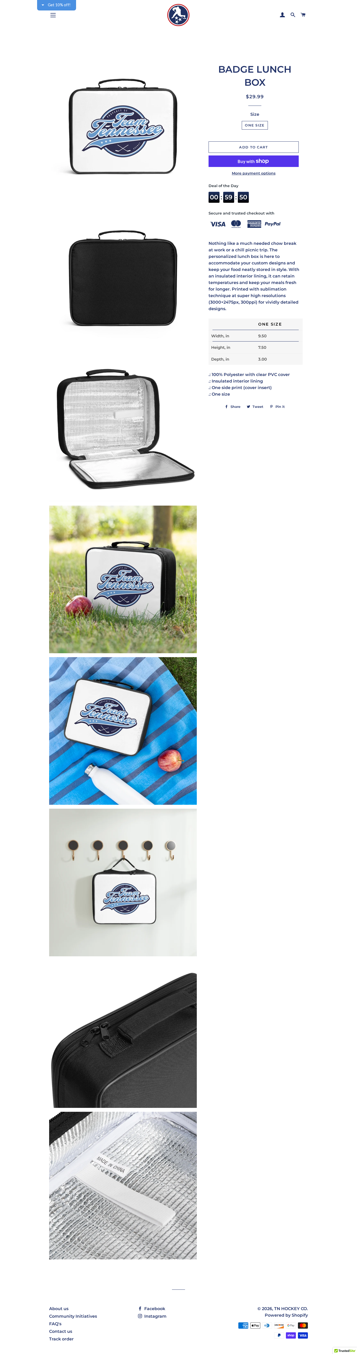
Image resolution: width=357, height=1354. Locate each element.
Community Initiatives (73, 1316)
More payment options (253, 173)
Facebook (154, 1308)
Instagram (154, 1316)
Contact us (60, 1331)
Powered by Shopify (286, 1315)
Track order (61, 1338)
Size (254, 114)
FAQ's (55, 1323)
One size (254, 125)
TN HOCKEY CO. (291, 1308)
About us (58, 1308)
